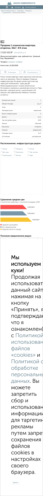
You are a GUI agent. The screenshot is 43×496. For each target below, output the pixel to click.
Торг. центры (33, 152)
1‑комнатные (7, 12)
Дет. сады (5, 152)
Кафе (31, 155)
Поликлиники (7, 155)
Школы (4, 149)
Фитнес (18, 155)
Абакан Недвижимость (8, 11)
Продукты (19, 149)
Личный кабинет (30, 7)
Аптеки (31, 149)
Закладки (18, 7)
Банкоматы (19, 152)
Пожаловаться (32, 72)
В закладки (12, 72)
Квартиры (20, 11)
